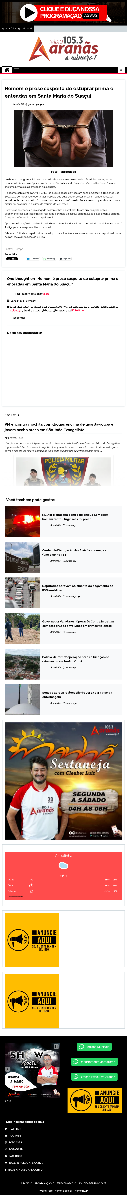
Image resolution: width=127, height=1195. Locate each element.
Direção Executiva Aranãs (97, 1076)
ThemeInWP (80, 1190)
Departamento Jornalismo (97, 1061)
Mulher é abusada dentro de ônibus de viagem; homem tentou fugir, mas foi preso (75, 517)
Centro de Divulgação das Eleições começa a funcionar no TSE (74, 552)
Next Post (10, 415)
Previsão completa (15, 897)
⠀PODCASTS (14, 1142)
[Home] (7, 70)
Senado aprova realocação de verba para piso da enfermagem (77, 695)
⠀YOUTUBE (14, 1135)
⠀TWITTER (14, 1128)
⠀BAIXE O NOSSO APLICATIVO (25, 1162)
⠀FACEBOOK (14, 1156)
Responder (18, 317)
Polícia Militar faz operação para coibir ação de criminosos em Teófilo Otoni (75, 659)
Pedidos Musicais (97, 1046)
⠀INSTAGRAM (15, 1149)
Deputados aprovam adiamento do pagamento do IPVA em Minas (78, 588)
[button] (7, 1069)
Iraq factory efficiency (29, 293)
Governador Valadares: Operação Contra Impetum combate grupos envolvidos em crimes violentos (78, 623)
